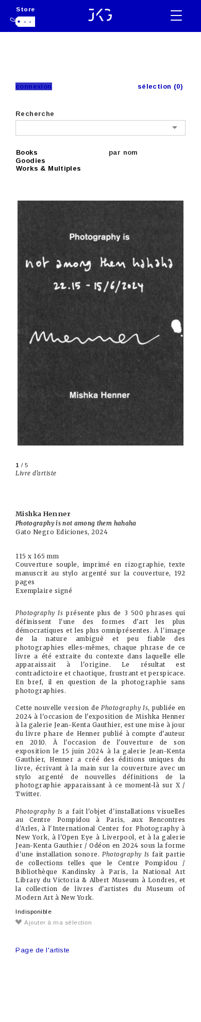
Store (25, 9)
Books (27, 152)
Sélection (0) (160, 86)
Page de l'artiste (42, 950)
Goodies (30, 160)
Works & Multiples (48, 168)
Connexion (33, 86)
